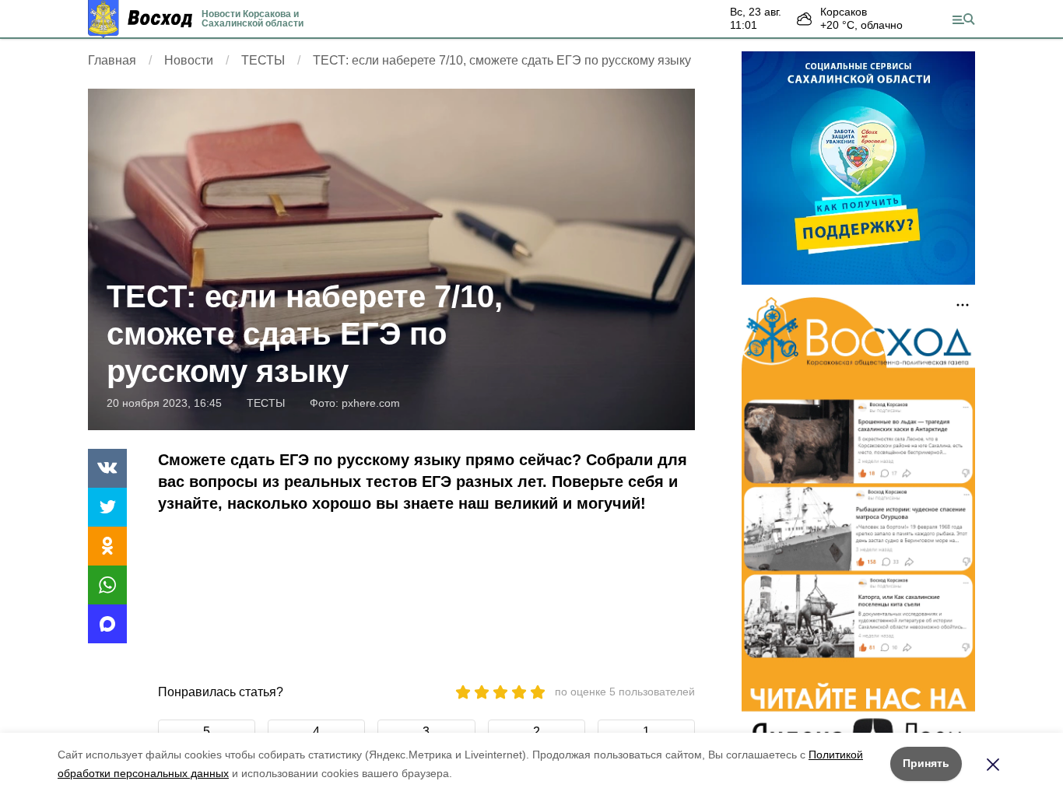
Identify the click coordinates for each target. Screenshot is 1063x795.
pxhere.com (371, 403)
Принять (926, 763)
